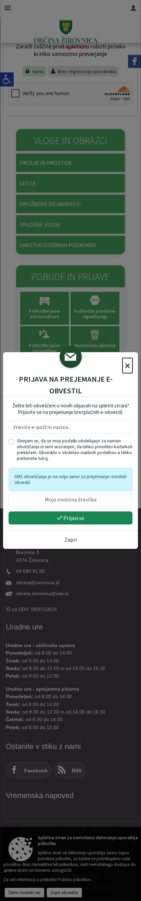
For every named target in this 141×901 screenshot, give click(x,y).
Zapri (70, 539)
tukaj (43, 458)
